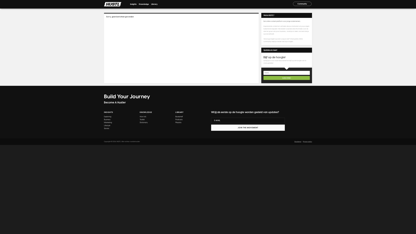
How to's (143, 117)
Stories (106, 128)
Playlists (178, 122)
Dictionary (144, 122)
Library (154, 4)
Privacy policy (307, 141)
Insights (133, 4)
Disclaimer (297, 141)
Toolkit (142, 120)
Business (107, 120)
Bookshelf (179, 117)
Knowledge (144, 4)
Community (302, 4)
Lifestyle (107, 125)
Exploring (107, 117)
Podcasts (179, 120)
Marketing (108, 122)
